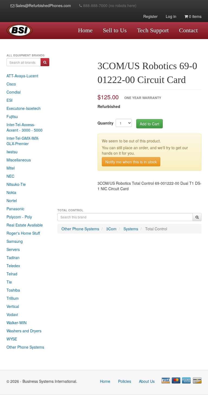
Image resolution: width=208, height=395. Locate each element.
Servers (13, 249)
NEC (10, 176)
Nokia (11, 192)
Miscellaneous (18, 160)
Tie (9, 282)
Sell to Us (115, 30)
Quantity (105, 123)
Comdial (13, 92)
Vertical (12, 306)
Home (85, 30)
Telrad (11, 273)
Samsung (14, 241)
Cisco (11, 84)
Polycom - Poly (19, 216)
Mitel (10, 168)
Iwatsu (12, 151)
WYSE (11, 339)
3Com (111, 228)
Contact (188, 30)
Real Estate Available (24, 225)
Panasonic (15, 208)
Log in (171, 16)
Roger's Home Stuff (23, 233)
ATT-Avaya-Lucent (22, 75)
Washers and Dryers (23, 330)
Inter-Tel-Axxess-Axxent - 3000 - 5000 (24, 127)
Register (150, 16)
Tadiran (13, 257)
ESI (9, 100)
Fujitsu (12, 116)
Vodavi (12, 314)
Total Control (156, 228)
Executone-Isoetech (23, 108)
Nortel (11, 200)
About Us (147, 381)
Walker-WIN (16, 322)
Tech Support (153, 30)
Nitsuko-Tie (16, 184)
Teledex (13, 265)
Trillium (12, 298)
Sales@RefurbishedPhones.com (42, 5)
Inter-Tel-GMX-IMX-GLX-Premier (22, 140)
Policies (124, 381)
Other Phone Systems (25, 347)
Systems (130, 228)
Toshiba (13, 290)
